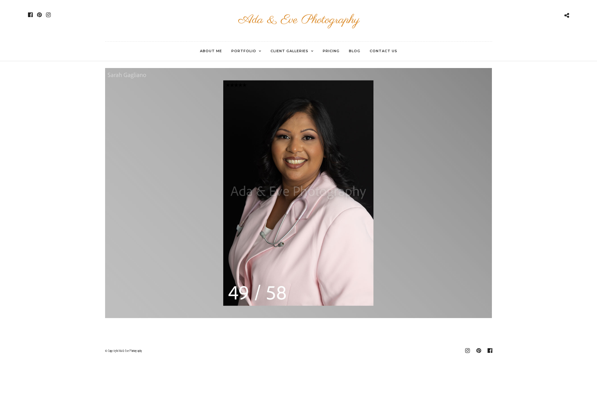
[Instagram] (48, 15)
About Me (211, 51)
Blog (354, 51)
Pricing (331, 51)
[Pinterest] (39, 15)
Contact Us (383, 51)
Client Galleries (289, 51)
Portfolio (243, 51)
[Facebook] (30, 15)
